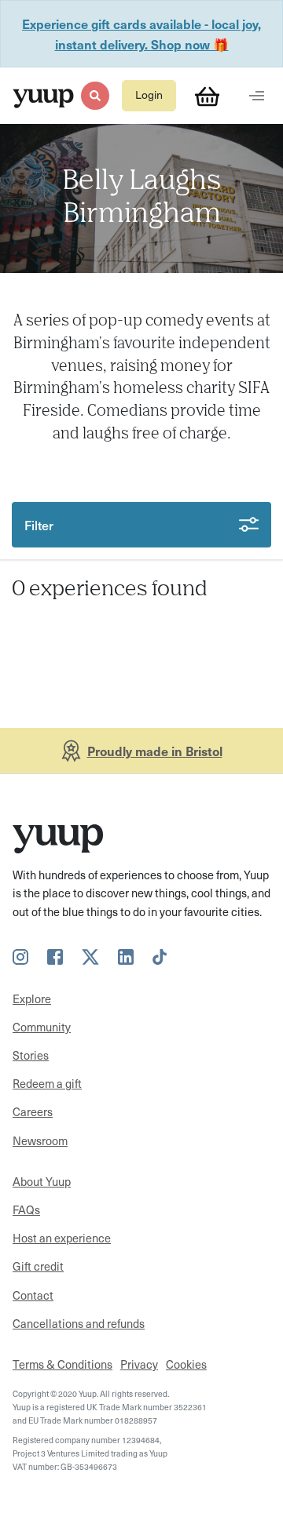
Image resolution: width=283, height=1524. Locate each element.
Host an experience (62, 1237)
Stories (31, 1055)
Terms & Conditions (62, 1364)
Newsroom (40, 1140)
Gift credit (38, 1266)
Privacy (139, 1364)
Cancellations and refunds (79, 1323)
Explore (32, 998)
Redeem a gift (47, 1083)
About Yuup (42, 1181)
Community (42, 1026)
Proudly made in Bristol (154, 750)
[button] (94, 95)
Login (149, 94)
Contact (33, 1295)
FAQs (26, 1209)
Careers (33, 1111)
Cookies (186, 1364)
